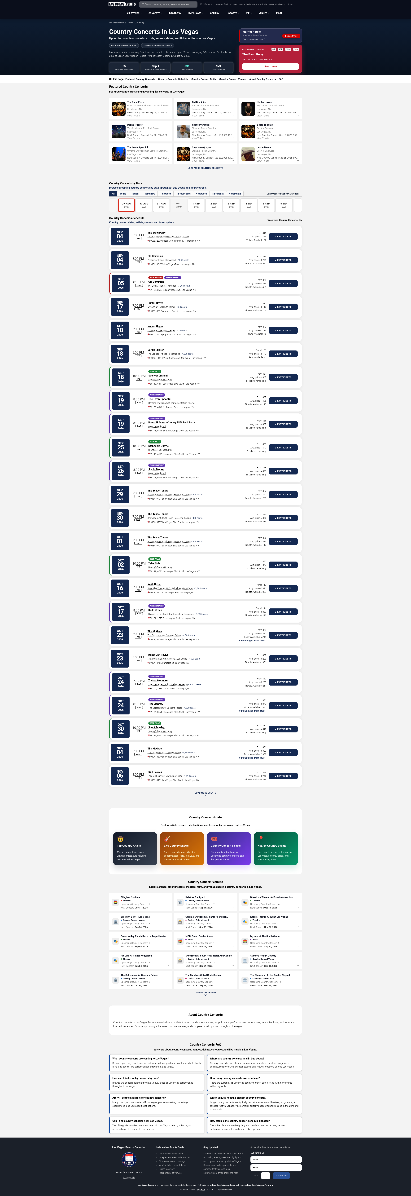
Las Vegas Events (116, 22)
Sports (232, 13)
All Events (133, 13)
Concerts (154, 13)
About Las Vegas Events (129, 1172)
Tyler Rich (154, 563)
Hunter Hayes (155, 303)
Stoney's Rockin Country (160, 379)
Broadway (175, 13)
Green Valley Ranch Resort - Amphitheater (168, 236)
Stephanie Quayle (158, 445)
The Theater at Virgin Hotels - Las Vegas (167, 658)
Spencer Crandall (158, 375)
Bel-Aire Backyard (157, 426)
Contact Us (129, 1177)
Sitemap (201, 1189)
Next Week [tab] (201, 193)
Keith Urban (154, 584)
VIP (248, 13)
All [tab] (113, 193)
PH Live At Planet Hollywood (162, 260)
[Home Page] (122, 4)
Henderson (190, 240)
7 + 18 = (254, 1175)
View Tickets (270, 66)
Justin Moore (156, 469)
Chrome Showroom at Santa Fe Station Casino (171, 403)
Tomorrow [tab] (150, 193)
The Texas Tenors (158, 490)
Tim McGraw (155, 631)
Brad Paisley (155, 772)
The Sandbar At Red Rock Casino (164, 354)
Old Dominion (155, 256)
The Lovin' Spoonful (159, 399)
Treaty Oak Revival (158, 654)
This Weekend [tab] (183, 193)
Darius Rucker (156, 349)
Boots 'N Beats (156, 422)
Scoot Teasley (156, 727)
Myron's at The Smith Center (161, 307)
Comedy (214, 13)
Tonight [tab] (135, 193)
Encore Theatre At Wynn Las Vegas (165, 776)
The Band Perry (157, 232)
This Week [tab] (165, 193)
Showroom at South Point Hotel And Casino (169, 494)
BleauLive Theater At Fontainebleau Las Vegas (170, 588)
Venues (263, 13)
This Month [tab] (218, 193)
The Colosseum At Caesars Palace (164, 635)
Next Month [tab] (235, 193)
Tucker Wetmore (158, 680)
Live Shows (194, 13)
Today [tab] (123, 193)
